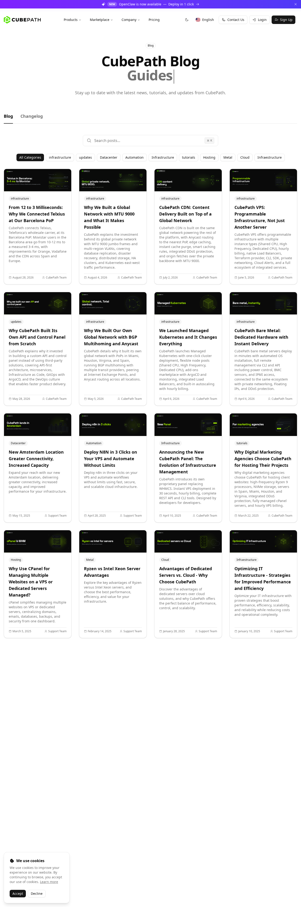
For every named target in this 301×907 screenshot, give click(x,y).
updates (85, 157)
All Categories (30, 157)
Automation (134, 157)
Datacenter (108, 157)
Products (71, 19)
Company (129, 19)
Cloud (245, 157)
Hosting (209, 157)
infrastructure (60, 157)
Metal (227, 157)
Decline (37, 893)
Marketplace (99, 19)
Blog (8, 116)
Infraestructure (269, 157)
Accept (17, 893)
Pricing (154, 19)
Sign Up (286, 19)
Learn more (49, 882)
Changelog (31, 116)
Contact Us (235, 19)
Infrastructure (163, 157)
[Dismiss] (295, 4)
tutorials (188, 157)
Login (262, 19)
